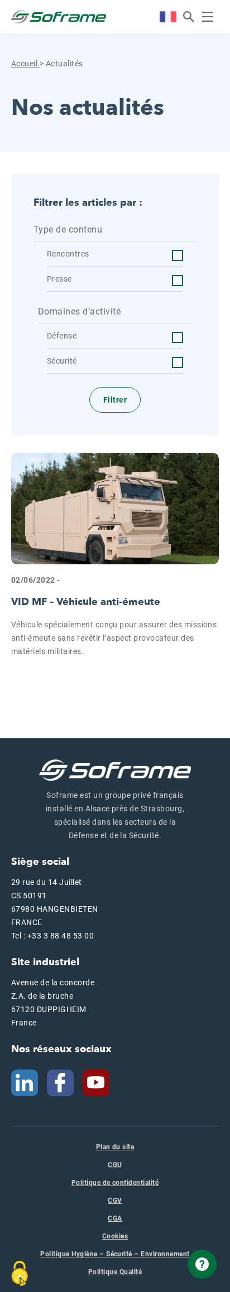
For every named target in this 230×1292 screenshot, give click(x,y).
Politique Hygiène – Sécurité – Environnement (114, 1254)
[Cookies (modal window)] (19, 1273)
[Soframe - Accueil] (58, 16)
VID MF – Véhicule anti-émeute (85, 602)
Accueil (25, 63)
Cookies (115, 1236)
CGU (115, 1165)
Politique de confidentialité (115, 1183)
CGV (115, 1200)
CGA (115, 1218)
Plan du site (115, 1147)
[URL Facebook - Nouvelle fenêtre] (60, 1082)
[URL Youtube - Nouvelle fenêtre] (100, 1082)
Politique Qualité (115, 1272)
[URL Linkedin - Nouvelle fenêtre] (24, 1082)
